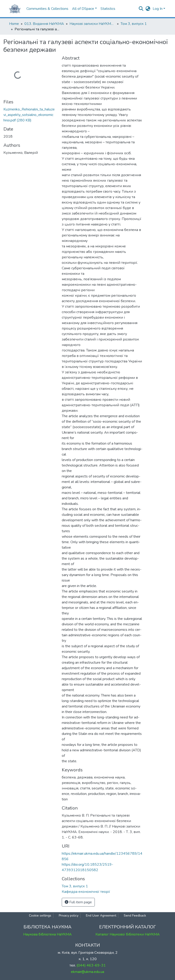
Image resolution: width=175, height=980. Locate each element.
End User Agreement (101, 915)
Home (14, 23)
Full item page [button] (80, 902)
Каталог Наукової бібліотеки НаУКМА (127, 934)
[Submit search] (141, 9)
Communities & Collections (47, 8)
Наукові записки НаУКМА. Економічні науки (92, 23)
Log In (157, 8)
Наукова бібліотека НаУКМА (47, 934)
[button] (148, 8)
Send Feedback (135, 915)
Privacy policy (68, 915)
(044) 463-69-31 (91, 965)
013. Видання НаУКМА (44, 23)
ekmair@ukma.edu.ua (87, 971)
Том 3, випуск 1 (134, 23)
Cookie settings (40, 915)
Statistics (107, 8)
